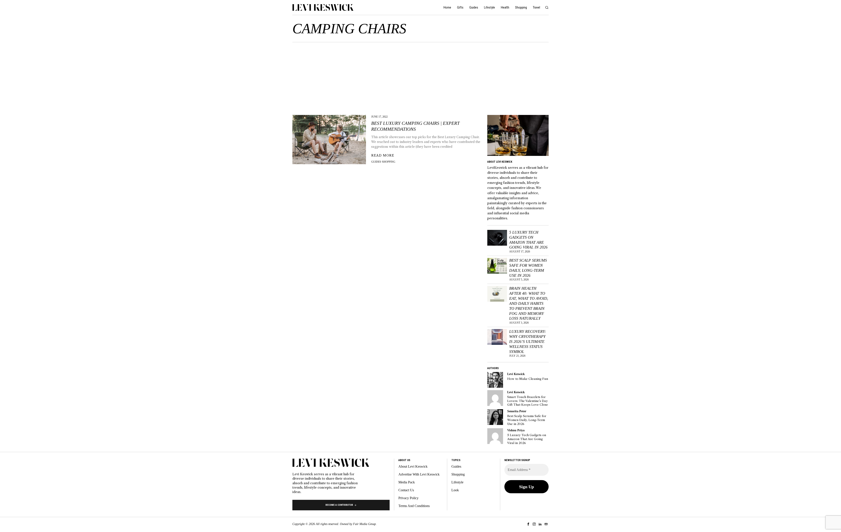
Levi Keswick (516, 374)
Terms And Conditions (414, 506)
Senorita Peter (516, 411)
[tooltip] (495, 380)
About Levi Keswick (413, 466)
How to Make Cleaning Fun (527, 379)
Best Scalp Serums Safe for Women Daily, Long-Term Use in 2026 (528, 268)
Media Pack (406, 482)
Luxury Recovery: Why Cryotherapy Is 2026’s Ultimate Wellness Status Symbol (527, 341)
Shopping (388, 161)
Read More (382, 155)
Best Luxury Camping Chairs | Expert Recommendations (415, 126)
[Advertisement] (420, 75)
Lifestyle (457, 482)
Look (455, 490)
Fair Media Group (364, 524)
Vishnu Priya (516, 430)
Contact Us (406, 490)
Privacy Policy (408, 498)
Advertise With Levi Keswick (419, 474)
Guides (376, 161)
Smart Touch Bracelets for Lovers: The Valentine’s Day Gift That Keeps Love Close (527, 401)
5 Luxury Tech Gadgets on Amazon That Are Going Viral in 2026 (528, 240)
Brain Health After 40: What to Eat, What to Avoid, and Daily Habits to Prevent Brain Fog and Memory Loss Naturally (528, 303)
